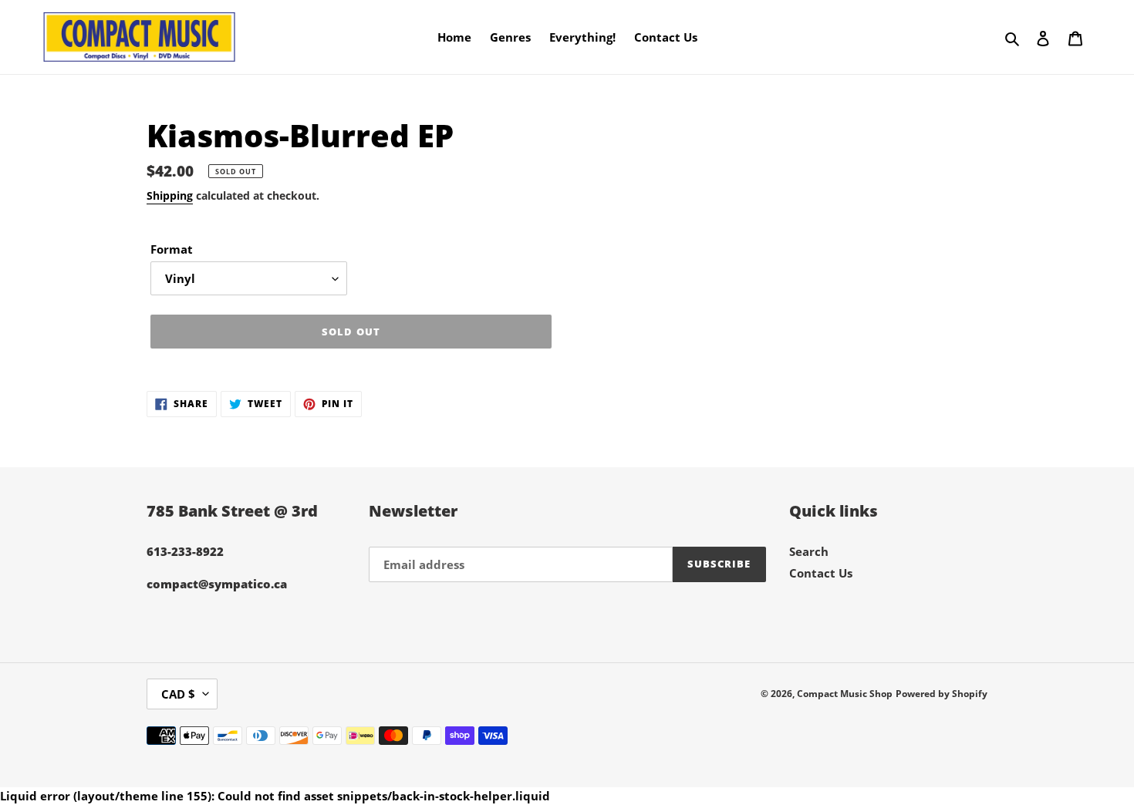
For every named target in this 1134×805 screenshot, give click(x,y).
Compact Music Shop (845, 693)
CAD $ (178, 694)
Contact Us (820, 573)
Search (809, 551)
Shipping (170, 195)
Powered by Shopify (941, 693)
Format (171, 249)
